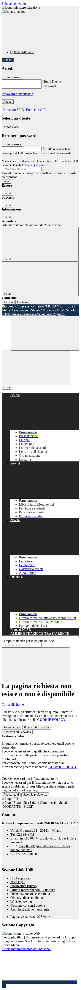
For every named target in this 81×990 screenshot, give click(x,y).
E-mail (47, 148)
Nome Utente (52, 81)
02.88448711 (25, 834)
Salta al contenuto (14, 3)
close (6, 387)
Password (49, 86)
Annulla (8, 302)
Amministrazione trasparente (29, 909)
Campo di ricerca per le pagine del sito (28, 641)
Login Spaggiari (34, 165)
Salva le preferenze (35, 794)
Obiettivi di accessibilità (26, 897)
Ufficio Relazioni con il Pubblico (32, 890)
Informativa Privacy (23, 886)
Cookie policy (20, 878)
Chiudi (7, 193)
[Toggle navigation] (36, 368)
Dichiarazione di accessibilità (30, 894)
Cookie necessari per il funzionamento (28, 778)
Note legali (17, 882)
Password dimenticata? (17, 94)
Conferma (23, 302)
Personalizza (11, 727)
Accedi (7, 59)
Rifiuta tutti (37, 727)
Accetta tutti (17, 732)
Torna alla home (13, 704)
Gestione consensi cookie (27, 905)
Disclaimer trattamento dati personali (26, 949)
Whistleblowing (21, 901)
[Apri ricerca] (45, 333)
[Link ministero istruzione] (21, 7)
